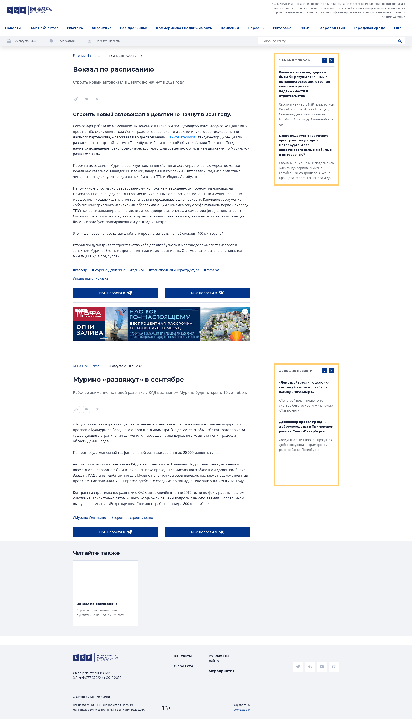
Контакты (183, 656)
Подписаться (66, 41)
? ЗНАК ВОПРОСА (294, 60)
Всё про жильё (133, 28)
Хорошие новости (295, 371)
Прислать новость (108, 41)
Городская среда (369, 28)
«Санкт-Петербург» (181, 137)
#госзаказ (211, 270)
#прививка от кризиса (90, 278)
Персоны (256, 28)
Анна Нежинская (86, 366)
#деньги (137, 270)
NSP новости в (112, 293)
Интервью (282, 28)
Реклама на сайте (219, 657)
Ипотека (75, 28)
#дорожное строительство (132, 517)
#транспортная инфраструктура (174, 270)
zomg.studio (242, 709)
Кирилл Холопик (393, 16)
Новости (13, 28)
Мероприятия (332, 28)
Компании (230, 28)
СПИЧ (305, 28)
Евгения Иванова (86, 55)
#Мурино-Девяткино (108, 270)
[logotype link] (29, 10)
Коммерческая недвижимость (184, 28)
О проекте (183, 666)
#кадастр (80, 270)
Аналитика (101, 28)
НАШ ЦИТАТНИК (281, 4)
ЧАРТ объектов (44, 28)
